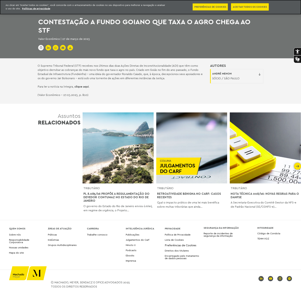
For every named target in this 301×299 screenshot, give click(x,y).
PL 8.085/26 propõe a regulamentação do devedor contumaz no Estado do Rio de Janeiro (116, 197)
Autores (218, 66)
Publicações (132, 234)
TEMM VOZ (263, 238)
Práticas (52, 234)
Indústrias (53, 239)
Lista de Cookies (174, 239)
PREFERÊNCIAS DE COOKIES (210, 6)
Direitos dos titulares (177, 250)
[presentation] (86, 166)
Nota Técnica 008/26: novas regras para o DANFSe (265, 195)
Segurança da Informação (221, 227)
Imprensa (131, 260)
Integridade (265, 227)
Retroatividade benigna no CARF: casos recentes (189, 195)
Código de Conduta (268, 233)
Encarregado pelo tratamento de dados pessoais (182, 257)
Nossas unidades (18, 247)
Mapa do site (16, 252)
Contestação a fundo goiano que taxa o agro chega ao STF (144, 25)
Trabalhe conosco (97, 234)
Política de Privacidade (178, 234)
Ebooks (130, 255)
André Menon (222, 73)
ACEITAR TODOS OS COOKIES (250, 6)
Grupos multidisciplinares (62, 244)
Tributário (91, 188)
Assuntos (59, 119)
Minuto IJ (131, 244)
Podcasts (131, 250)
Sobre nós (15, 234)
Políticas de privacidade (36, 8)
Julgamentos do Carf (137, 239)
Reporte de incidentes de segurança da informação (218, 234)
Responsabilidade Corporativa (19, 241)
